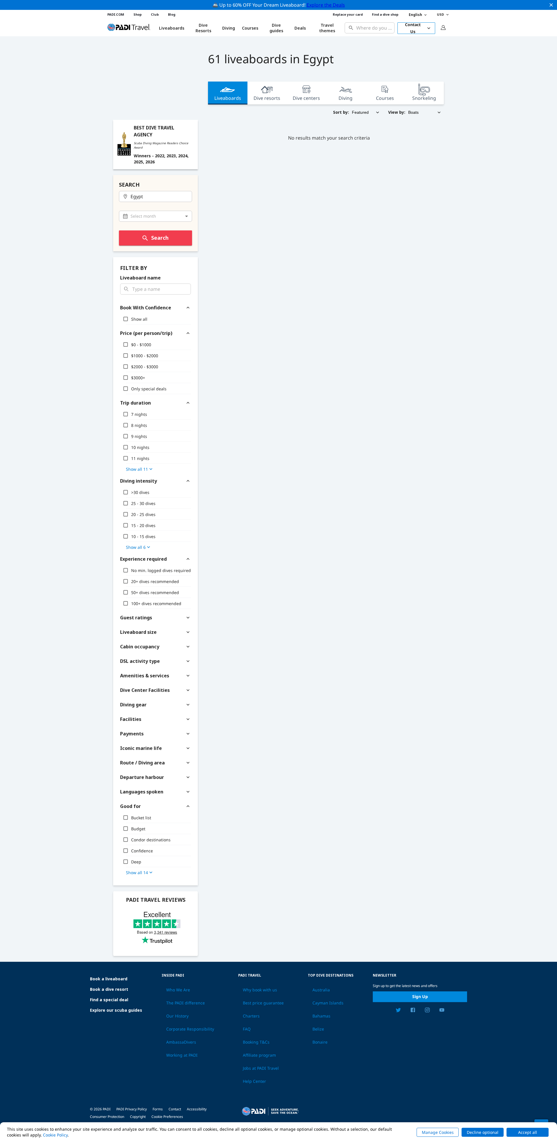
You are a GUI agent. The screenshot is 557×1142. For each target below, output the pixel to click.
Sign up (420, 996)
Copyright (138, 1116)
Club (155, 14)
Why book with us (260, 990)
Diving (228, 28)
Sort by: (341, 112)
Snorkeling (424, 98)
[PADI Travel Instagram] (427, 1010)
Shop (137, 14)
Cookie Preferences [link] (167, 1116)
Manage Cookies (438, 1132)
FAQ (247, 1029)
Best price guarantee (263, 1003)
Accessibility (197, 1109)
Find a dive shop (385, 14)
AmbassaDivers (181, 1042)
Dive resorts (267, 98)
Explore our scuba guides (116, 1010)
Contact (175, 1109)
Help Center (254, 1081)
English (415, 14)
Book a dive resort (109, 989)
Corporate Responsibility (190, 1029)
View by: (396, 112)
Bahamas (321, 1016)
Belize (318, 1029)
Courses (250, 28)
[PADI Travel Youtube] (442, 1010)
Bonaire (320, 1042)
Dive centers (306, 98)
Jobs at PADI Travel (261, 1068)
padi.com (115, 14)
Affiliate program (259, 1055)
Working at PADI (182, 1055)
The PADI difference (185, 1003)
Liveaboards (227, 98)
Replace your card (348, 14)
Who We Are (178, 990)
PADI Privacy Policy (131, 1109)
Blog (171, 14)
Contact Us (413, 28)
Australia (321, 990)
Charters (251, 1016)
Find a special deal (109, 999)
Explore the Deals (326, 5)
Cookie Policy (55, 1135)
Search (160, 237)
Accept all (527, 1132)
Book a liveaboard (108, 979)
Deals (300, 28)
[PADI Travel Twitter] (398, 1010)
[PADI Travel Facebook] (413, 1010)
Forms (158, 1109)
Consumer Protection (107, 1116)
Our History (177, 1016)
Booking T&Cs (256, 1042)
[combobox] (374, 28)
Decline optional (482, 1132)
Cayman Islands (327, 1003)
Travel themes (327, 28)
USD (440, 14)
